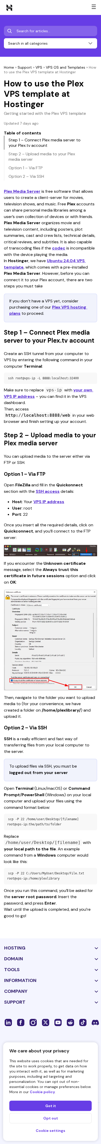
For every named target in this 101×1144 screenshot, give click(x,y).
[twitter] (45, 1022)
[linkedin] (8, 1022)
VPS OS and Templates (65, 67)
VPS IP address (48, 501)
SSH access (48, 491)
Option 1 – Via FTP (26, 168)
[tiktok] (83, 1022)
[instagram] (33, 1022)
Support (25, 67)
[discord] (95, 1022)
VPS (38, 67)
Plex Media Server (22, 191)
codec (58, 248)
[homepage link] (9, 7)
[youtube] (58, 1022)
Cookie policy (42, 1092)
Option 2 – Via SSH (26, 176)
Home (9, 67)
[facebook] (21, 1022)
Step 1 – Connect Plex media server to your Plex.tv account (45, 142)
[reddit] (70, 1022)
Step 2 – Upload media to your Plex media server (42, 156)
